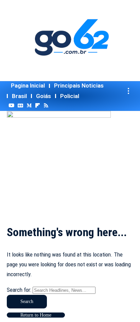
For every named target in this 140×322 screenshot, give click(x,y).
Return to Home (35, 315)
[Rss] (46, 105)
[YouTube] (11, 105)
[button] (128, 90)
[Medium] (29, 105)
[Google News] (20, 105)
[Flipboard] (37, 105)
